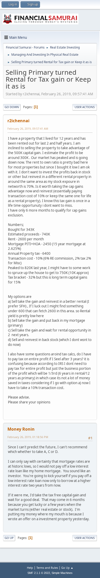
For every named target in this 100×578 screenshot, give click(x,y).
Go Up (9, 538)
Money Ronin (21, 429)
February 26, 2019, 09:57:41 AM (27, 128)
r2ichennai (18, 121)
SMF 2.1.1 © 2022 (38, 572)
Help (30, 568)
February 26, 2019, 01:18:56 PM (27, 437)
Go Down (12, 107)
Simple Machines (62, 572)
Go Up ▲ (67, 568)
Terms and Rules (47, 568)
